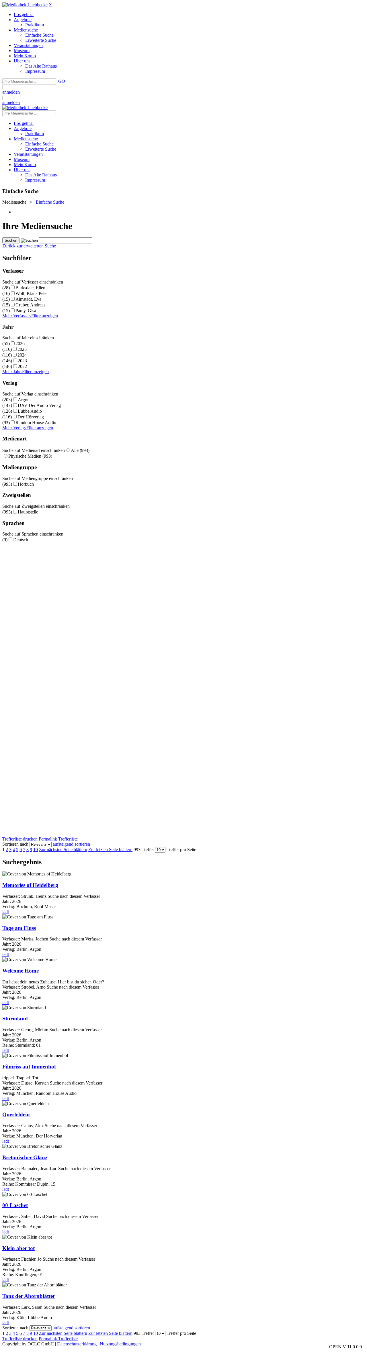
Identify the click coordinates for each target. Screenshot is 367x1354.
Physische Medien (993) (30, 456)
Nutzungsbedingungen (120, 1343)
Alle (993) (80, 450)
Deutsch (20, 539)
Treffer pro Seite (181, 849)
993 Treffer (144, 849)
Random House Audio (35, 422)
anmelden (11, 92)
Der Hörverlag (30, 416)
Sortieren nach (15, 844)
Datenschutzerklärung (77, 1343)
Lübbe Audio (30, 411)
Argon (24, 399)
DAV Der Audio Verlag (39, 405)
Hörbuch (26, 484)
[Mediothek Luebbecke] (25, 4)
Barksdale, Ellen (30, 287)
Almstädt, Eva (28, 299)
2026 (20, 343)
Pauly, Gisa (25, 310)
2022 (22, 366)
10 (35, 849)
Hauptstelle (28, 511)
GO (61, 81)
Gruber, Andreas (30, 304)
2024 (22, 355)
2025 (22, 349)
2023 (22, 360)
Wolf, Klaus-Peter (31, 293)
